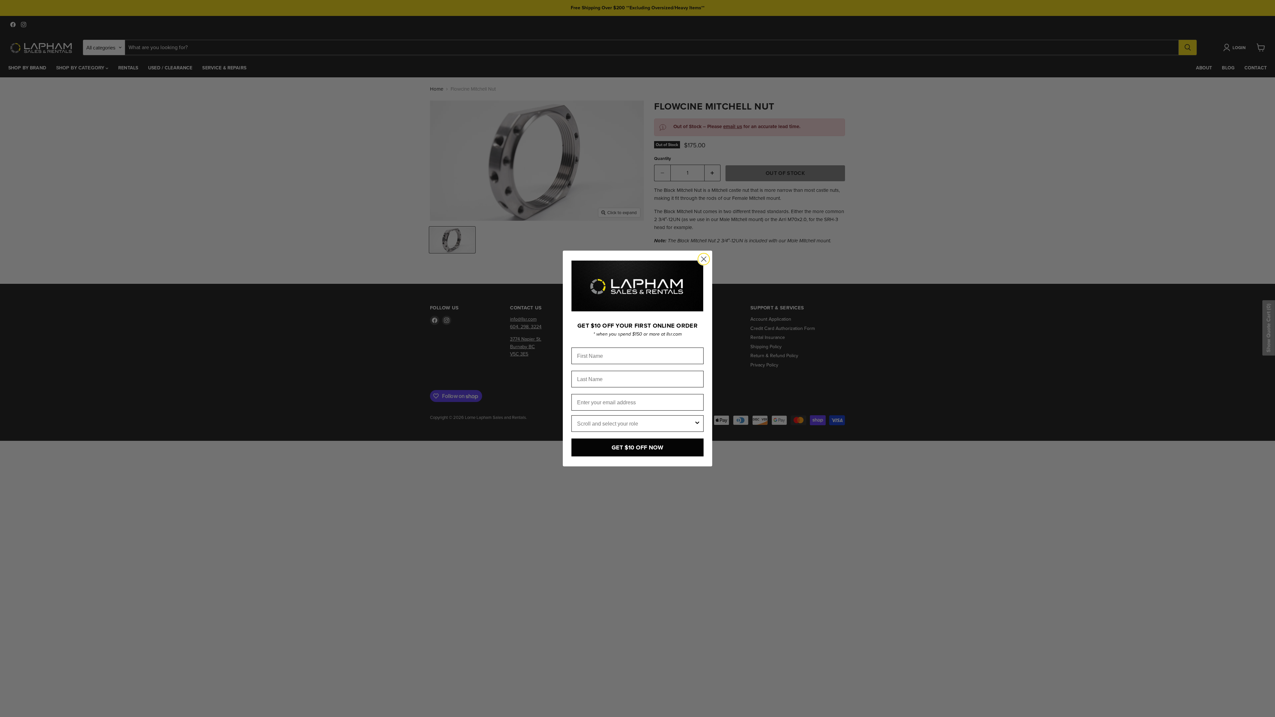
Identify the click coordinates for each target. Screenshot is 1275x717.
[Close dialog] (704, 259)
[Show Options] (697, 424)
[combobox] (635, 424)
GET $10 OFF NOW (637, 447)
